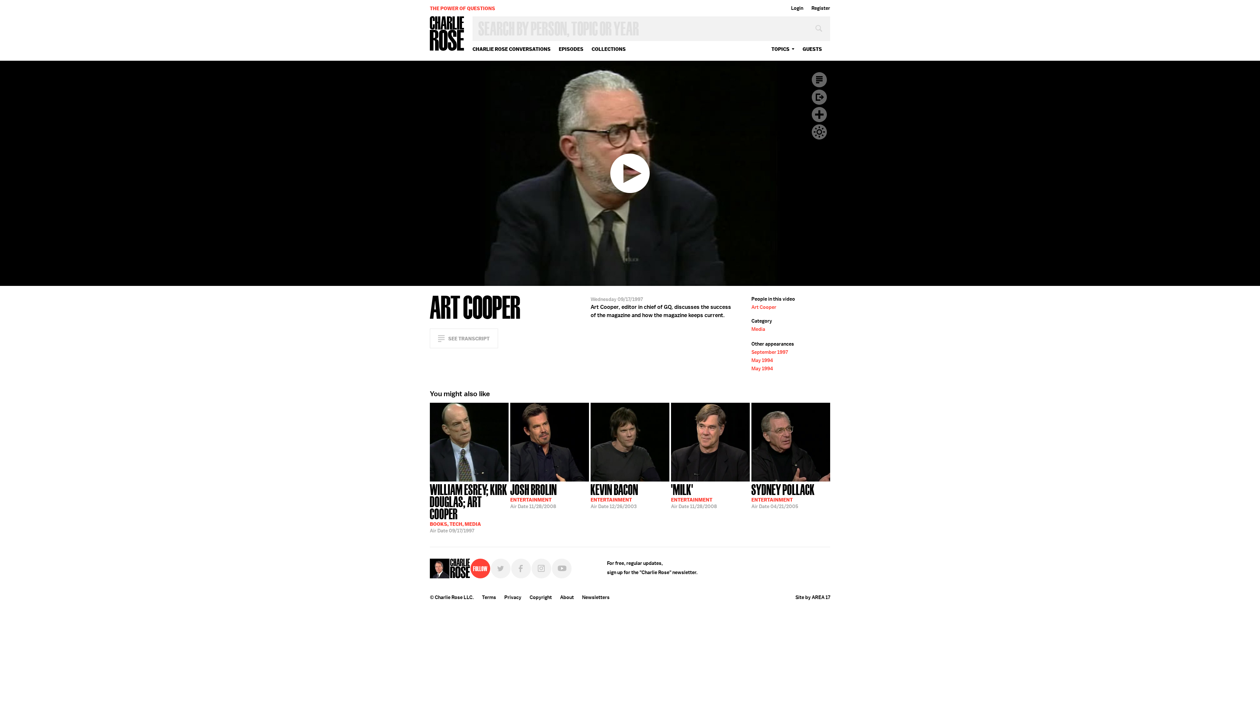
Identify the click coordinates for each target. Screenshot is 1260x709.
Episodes (571, 49)
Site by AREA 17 (812, 597)
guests (812, 49)
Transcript (819, 79)
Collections (609, 49)
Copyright (541, 597)
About (567, 597)
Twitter (501, 568)
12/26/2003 (614, 496)
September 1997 (769, 352)
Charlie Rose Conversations (511, 49)
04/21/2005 (783, 496)
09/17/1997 (468, 508)
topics (780, 49)
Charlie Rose (447, 34)
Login (797, 8)
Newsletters (596, 597)
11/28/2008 (533, 496)
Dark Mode (819, 132)
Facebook (521, 568)
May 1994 (762, 360)
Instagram (541, 568)
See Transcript (469, 338)
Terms (489, 597)
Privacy (512, 597)
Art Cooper (763, 307)
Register (820, 8)
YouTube (562, 568)
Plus (819, 114)
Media (758, 329)
